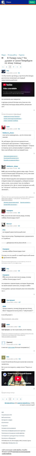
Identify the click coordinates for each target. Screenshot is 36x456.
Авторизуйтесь (9, 403)
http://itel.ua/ (17, 114)
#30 (20, 359)
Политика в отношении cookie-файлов (13, 433)
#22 (19, 129)
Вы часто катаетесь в (25, 202)
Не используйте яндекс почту (11, 158)
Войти (32, 2)
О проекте (5, 426)
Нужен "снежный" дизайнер (11, 120)
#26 (19, 271)
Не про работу (12, 55)
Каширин (10, 210)
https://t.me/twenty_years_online (10, 319)
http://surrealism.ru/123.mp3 (9, 336)
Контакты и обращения (8, 438)
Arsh (8, 127)
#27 (20, 302)
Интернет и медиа (7, 420)
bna (8, 357)
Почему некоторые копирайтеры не (13, 118)
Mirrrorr (9, 224)
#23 (19, 168)
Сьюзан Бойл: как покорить (11, 204)
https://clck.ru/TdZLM (7, 198)
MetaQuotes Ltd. (13, 443)
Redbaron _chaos (12, 166)
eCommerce (5, 422)
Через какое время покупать (11, 156)
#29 (20, 344)
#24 (19, 213)
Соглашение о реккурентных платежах (13, 436)
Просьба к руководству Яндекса (12, 160)
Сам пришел (11, 300)
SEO (3, 412)
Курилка (21, 55)
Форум (4, 55)
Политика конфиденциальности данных (13, 431)
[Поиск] (26, 2)
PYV (8, 71)
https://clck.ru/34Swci (7, 200)
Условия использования (9, 428)
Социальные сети (7, 415)
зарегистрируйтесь (23, 403)
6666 (8, 324)
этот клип (11, 347)
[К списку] (5, 58)
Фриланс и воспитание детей (11, 202)
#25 (19, 226)
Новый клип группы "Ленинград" (12, 116)
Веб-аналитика (6, 417)
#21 (19, 73)
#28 (20, 326)
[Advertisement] (18, 10)
